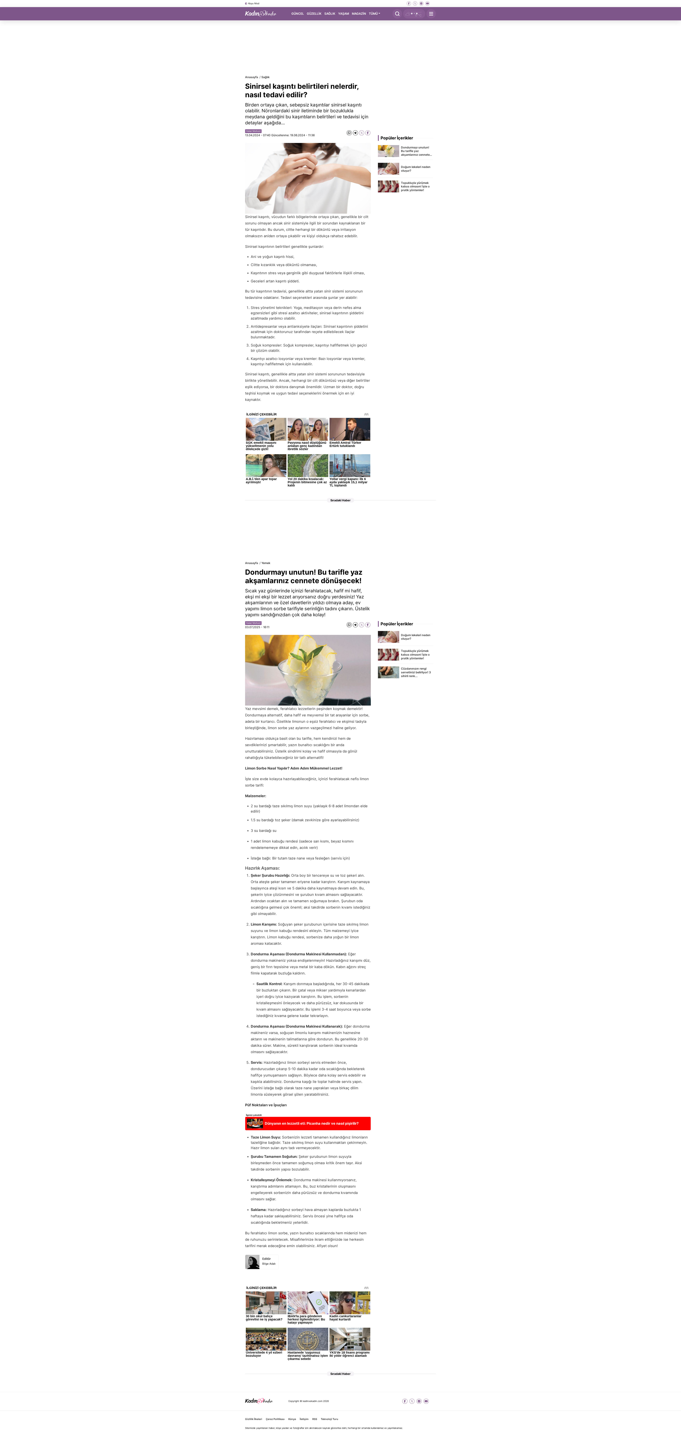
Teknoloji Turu (329, 1419)
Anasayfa (251, 77)
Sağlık (265, 77)
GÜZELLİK (314, 13)
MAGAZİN (359, 13)
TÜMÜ (373, 13)
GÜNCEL (297, 13)
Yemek (265, 563)
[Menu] (431, 13)
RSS (314, 1419)
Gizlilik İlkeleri (253, 1419)
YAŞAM (343, 13)
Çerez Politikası (275, 1419)
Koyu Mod (253, 3)
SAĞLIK (329, 13)
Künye (292, 1419)
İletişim (304, 1419)
